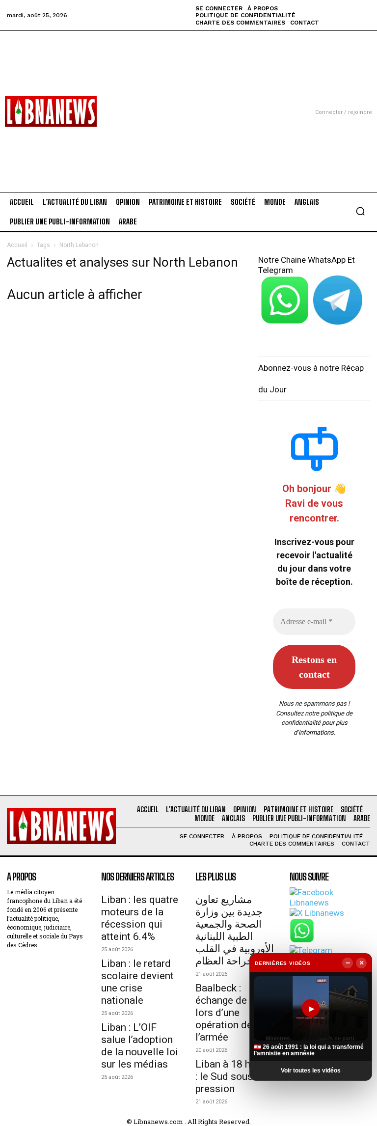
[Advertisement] (188, 99)
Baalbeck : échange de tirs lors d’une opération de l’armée (230, 1012)
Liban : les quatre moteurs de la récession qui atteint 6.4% (139, 918)
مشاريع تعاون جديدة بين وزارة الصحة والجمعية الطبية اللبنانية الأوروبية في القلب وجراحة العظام (234, 930)
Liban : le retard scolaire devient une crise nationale (137, 982)
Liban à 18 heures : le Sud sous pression (235, 1076)
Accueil (17, 245)
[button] (360, 211)
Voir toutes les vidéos (311, 1070)
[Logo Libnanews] (51, 111)
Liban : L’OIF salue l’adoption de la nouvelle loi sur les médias (139, 1045)
